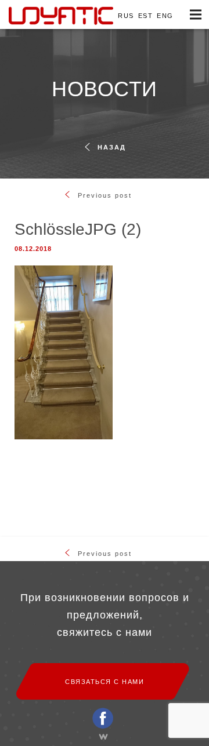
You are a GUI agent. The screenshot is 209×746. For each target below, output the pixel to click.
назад (112, 147)
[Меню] (195, 14)
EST (145, 15)
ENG (165, 15)
